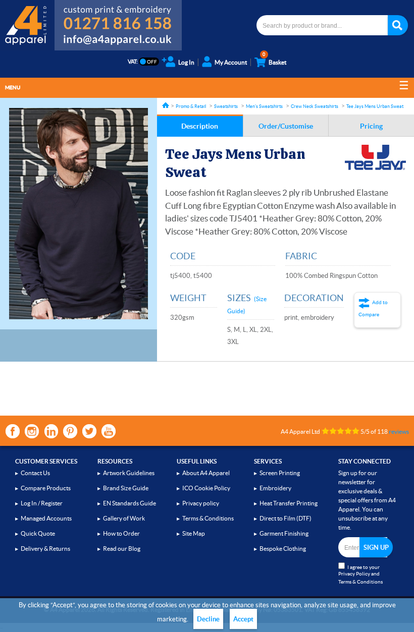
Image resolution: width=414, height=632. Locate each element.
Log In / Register (42, 503)
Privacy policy (200, 503)
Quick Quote (38, 533)
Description (199, 126)
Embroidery (275, 488)
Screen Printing (280, 473)
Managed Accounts (46, 518)
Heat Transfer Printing (289, 503)
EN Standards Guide (129, 503)
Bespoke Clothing (283, 548)
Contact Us (35, 473)
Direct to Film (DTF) (286, 518)
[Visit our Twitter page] (89, 431)
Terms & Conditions (208, 518)
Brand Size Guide (125, 488)
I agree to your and (360, 574)
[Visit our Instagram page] (31, 431)
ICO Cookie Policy (206, 488)
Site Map (193, 533)
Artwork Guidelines (128, 473)
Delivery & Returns (45, 548)
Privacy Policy (354, 574)
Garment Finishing (284, 533)
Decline (208, 619)
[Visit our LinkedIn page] (51, 431)
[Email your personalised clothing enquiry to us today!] (118, 41)
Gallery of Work (124, 518)
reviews (399, 431)
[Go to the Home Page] (165, 105)
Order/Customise (285, 126)
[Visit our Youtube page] (108, 431)
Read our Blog (121, 548)
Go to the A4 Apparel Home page (27, 25)
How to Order (121, 533)
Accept (243, 619)
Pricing (371, 126)
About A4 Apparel (206, 473)
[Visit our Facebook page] (12, 431)
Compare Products (46, 488)
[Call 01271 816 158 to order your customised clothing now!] (118, 16)
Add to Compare (373, 308)
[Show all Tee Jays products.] (375, 157)
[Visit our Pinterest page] (70, 431)
